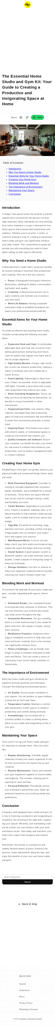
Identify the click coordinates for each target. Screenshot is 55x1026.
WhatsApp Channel (28, 1009)
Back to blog (29, 904)
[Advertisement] (27, 38)
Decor (22, 996)
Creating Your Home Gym (22, 179)
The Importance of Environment (25, 187)
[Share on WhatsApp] (21, 117)
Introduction (15, 169)
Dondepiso (23, 1019)
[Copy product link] (27, 117)
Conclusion (15, 194)
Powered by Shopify (35, 1019)
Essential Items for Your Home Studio (29, 176)
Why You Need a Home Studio (25, 172)
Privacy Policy (26, 1003)
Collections (24, 990)
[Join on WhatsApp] (37, 117)
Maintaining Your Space (21, 190)
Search (27, 882)
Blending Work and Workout (24, 183)
